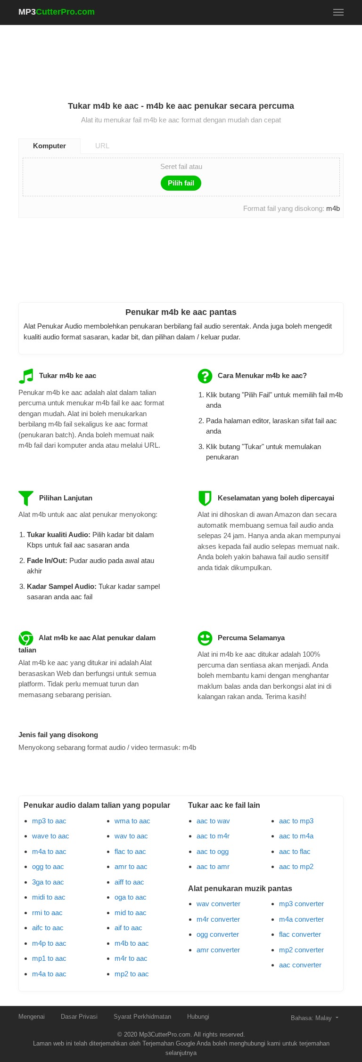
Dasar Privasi (79, 1016)
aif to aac (128, 928)
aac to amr (213, 866)
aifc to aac (48, 928)
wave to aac (50, 836)
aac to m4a (296, 836)
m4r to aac (131, 958)
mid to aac (131, 913)
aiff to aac (129, 882)
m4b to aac (132, 943)
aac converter (300, 965)
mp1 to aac (49, 958)
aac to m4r (213, 836)
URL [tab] (102, 146)
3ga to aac (48, 882)
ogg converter (218, 934)
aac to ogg (213, 851)
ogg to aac (48, 866)
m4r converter (218, 919)
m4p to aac (49, 943)
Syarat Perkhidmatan (142, 1016)
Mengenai (31, 1016)
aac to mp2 (296, 866)
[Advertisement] (190, 57)
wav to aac (131, 836)
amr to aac (131, 866)
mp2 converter (301, 950)
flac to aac (130, 851)
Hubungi (198, 1016)
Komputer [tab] (49, 146)
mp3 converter (301, 904)
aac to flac (295, 851)
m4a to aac (49, 851)
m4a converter (301, 919)
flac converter (300, 934)
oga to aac (131, 897)
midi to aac (49, 897)
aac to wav (213, 821)
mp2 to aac (132, 974)
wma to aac (132, 821)
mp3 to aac (49, 821)
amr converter (218, 950)
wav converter (218, 904)
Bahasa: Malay (312, 1018)
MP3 (56, 11)
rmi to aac (47, 913)
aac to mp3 (296, 821)
